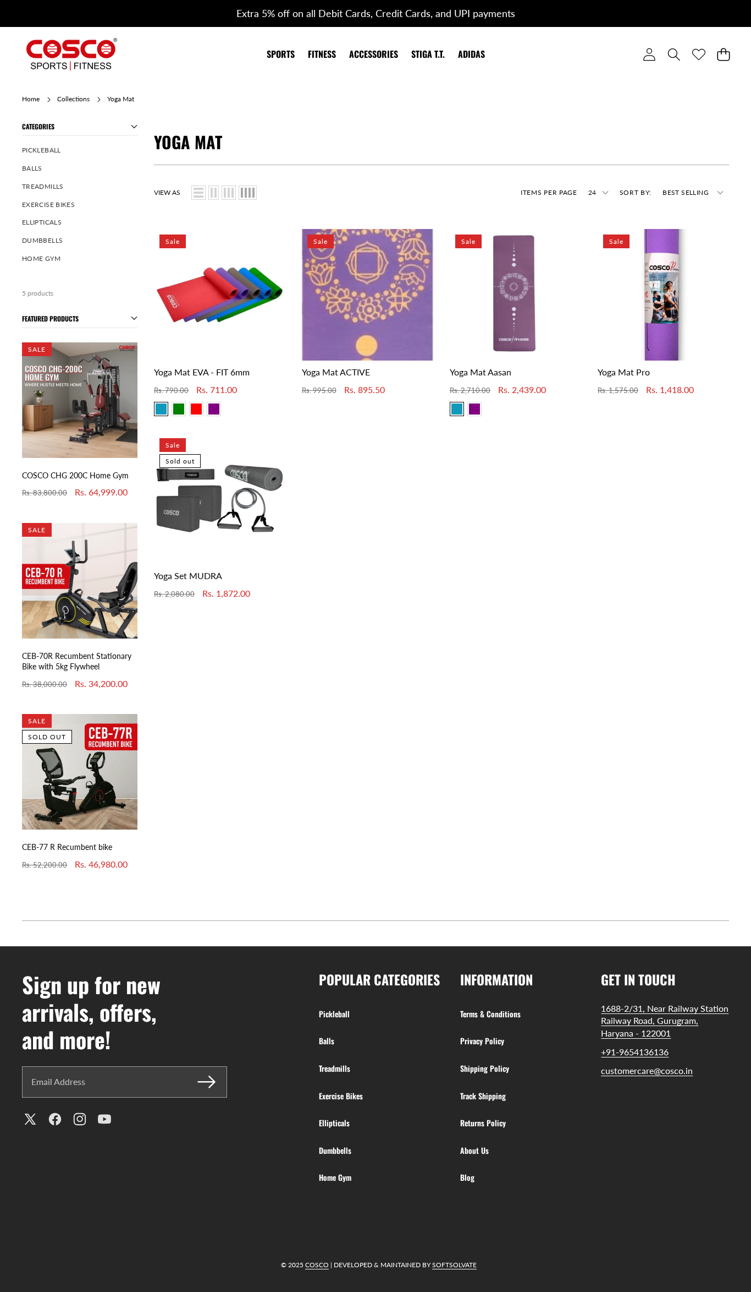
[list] (198, 193)
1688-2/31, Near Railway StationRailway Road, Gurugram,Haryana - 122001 (664, 1020)
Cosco (317, 1265)
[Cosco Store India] (72, 54)
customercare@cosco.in (647, 1070)
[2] (213, 193)
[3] (229, 193)
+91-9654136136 (635, 1051)
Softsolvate (454, 1265)
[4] (248, 193)
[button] (31, 13)
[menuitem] (79, 150)
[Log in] (649, 54)
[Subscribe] (206, 1081)
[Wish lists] (698, 54)
